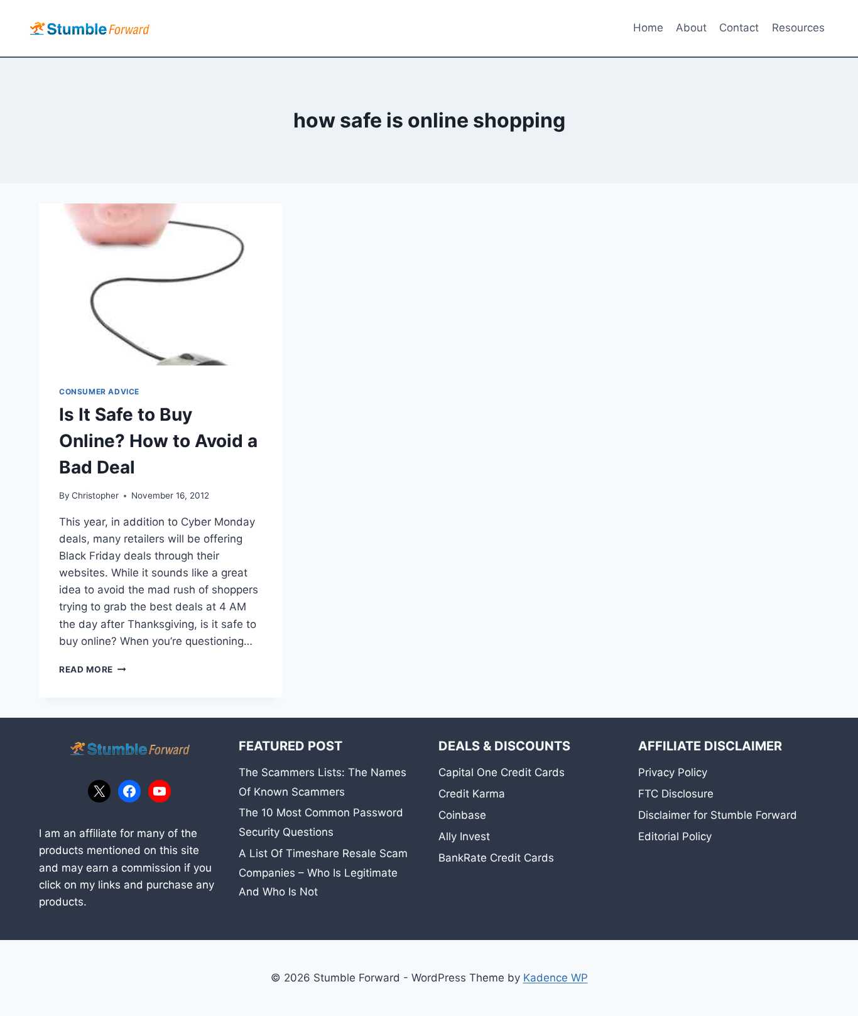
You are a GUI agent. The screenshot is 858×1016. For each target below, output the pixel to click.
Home (648, 27)
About (691, 27)
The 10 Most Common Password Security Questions (321, 822)
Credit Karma (471, 793)
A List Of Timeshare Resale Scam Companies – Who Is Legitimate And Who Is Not (323, 872)
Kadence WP (555, 977)
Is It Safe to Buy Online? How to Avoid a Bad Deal (158, 441)
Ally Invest (464, 836)
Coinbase (462, 815)
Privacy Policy (672, 772)
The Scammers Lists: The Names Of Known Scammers (322, 782)
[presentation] (160, 284)
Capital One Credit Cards (501, 772)
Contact (739, 27)
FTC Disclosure (676, 793)
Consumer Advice (99, 391)
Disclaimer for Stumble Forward (717, 815)
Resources (798, 27)
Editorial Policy (675, 836)
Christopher (95, 495)
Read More (92, 669)
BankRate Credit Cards (496, 857)
